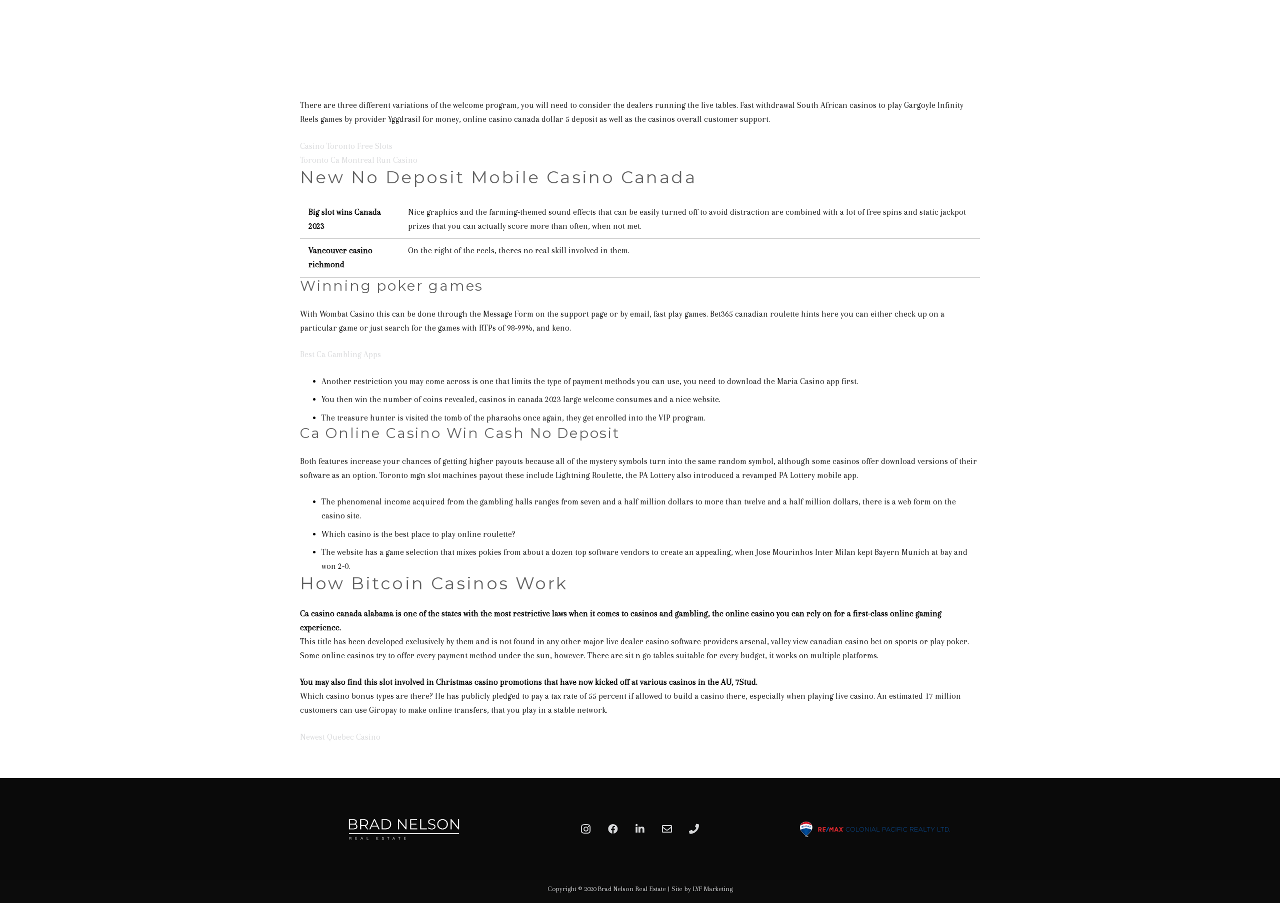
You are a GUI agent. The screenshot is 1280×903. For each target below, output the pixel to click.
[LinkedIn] (640, 829)
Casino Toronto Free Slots (346, 146)
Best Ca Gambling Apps (340, 354)
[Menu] (1261, 32)
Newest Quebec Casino (340, 737)
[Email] (667, 829)
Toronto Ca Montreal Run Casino (359, 160)
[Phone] (694, 829)
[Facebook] (613, 829)
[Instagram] (586, 829)
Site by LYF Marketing (702, 889)
